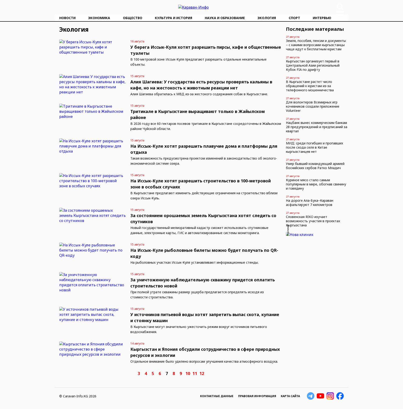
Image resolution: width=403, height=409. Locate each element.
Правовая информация (257, 396)
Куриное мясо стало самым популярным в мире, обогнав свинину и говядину (316, 184)
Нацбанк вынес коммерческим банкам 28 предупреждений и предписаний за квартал (316, 126)
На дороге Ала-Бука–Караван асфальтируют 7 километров (309, 202)
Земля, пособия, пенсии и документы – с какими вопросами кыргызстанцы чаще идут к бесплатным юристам (316, 44)
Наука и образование (225, 18)
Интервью (322, 18)
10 (187, 373)
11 (194, 373)
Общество (132, 18)
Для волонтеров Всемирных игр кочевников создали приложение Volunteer (312, 106)
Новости (67, 18)
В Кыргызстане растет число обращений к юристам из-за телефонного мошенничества (310, 85)
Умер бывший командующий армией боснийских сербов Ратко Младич (315, 165)
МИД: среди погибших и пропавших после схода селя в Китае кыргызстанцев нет (314, 147)
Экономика (99, 18)
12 (201, 373)
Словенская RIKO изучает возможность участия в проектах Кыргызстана (313, 221)
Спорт (294, 18)
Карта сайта (290, 396)
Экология (266, 18)
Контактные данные (216, 396)
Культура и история (173, 18)
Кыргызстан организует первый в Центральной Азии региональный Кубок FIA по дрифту (313, 65)
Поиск (340, 6)
